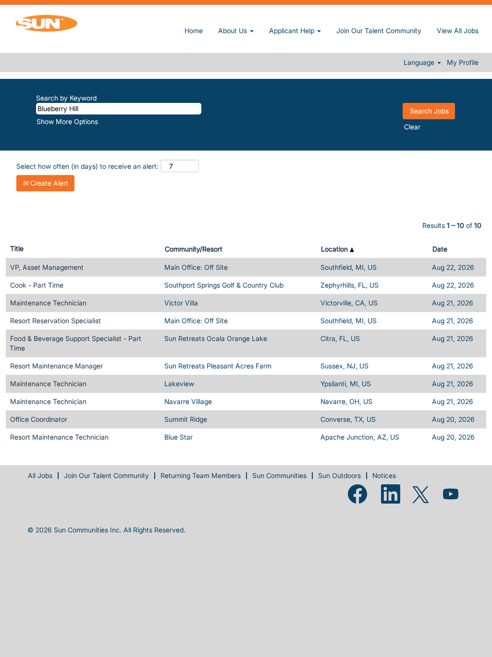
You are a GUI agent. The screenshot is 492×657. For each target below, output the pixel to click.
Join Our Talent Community (378, 30)
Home (193, 30)
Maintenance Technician (48, 303)
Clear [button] (412, 127)
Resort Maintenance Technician (59, 437)
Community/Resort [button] (193, 249)
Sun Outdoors (339, 475)
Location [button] (335, 249)
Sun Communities (279, 475)
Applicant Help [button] (292, 30)
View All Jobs (458, 30)
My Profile (463, 62)
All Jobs (40, 475)
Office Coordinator (38, 419)
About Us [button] (233, 30)
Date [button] (439, 249)
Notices (384, 475)
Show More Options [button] (67, 121)
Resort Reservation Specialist (55, 320)
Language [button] (420, 62)
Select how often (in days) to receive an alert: (87, 166)
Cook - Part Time (36, 285)
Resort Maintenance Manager (56, 366)
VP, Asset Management (47, 267)
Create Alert (48, 183)
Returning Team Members (200, 475)
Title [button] (17, 248)
